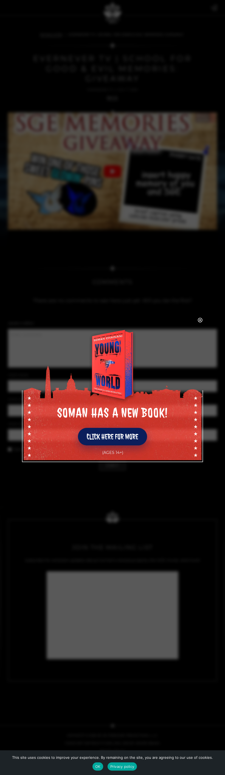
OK (97, 766)
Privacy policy (122, 766)
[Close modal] (200, 320)
